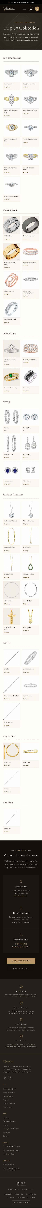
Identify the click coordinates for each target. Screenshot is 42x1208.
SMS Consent (11, 1197)
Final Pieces (7, 1107)
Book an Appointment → (21, 947)
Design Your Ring (9, 1093)
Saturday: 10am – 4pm (11, 1150)
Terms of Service (31, 1194)
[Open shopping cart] (31, 9)
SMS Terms (21, 1197)
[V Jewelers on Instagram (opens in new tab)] (5, 1078)
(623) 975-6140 (21, 944)
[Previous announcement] (2, 2)
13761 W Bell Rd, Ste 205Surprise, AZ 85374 (16, 1169)
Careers (12, 1136)
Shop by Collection (9, 1103)
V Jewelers (8, 1061)
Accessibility (8, 1194)
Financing (6, 1132)
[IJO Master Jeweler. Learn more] (21, 1184)
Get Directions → (21, 896)
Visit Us (5, 1125)
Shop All (5, 1100)
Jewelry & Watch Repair (11, 1129)
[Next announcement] (39, 2)
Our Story (6, 1118)
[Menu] (24, 9)
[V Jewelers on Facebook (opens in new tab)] (10, 1078)
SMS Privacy (31, 1197)
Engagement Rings (9, 1089)
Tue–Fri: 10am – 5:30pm (11, 1147)
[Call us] (37, 9)
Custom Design (8, 1096)
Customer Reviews (9, 1122)
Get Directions (20, 969)
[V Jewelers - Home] (9, 9)
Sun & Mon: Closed (9, 1154)
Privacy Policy (19, 1194)
